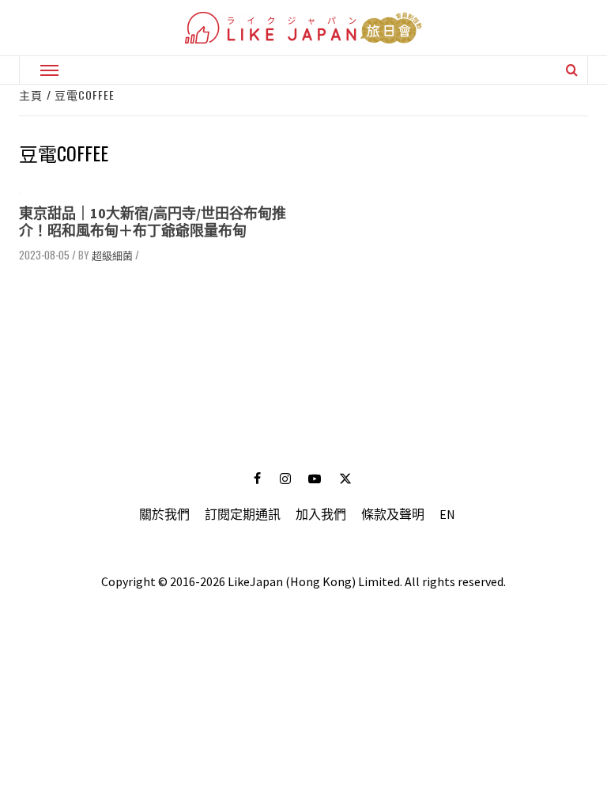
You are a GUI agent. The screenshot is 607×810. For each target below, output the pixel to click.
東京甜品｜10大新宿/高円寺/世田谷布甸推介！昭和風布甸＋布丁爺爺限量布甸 (152, 222)
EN (447, 514)
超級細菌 (112, 255)
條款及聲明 (392, 514)
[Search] (572, 69)
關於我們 (164, 514)
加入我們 (321, 514)
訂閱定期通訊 (243, 514)
